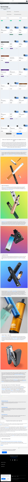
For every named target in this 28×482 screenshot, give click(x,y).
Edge (1, 99)
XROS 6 (11, 44)
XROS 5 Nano (21, 128)
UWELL (2, 29)
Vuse (1, 127)
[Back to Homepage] (14, 1)
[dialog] (6, 477)
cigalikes (7, 188)
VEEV (1, 113)
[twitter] (12, 460)
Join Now (4, 452)
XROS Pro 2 (11, 100)
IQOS (16, 374)
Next (19, 133)
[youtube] (15, 460)
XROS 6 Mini (20, 44)
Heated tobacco (3, 336)
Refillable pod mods (4, 221)
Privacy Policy (2, 477)
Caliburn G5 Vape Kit (3, 30)
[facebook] (10, 460)
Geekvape (11, 29)
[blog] (17, 460)
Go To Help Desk (14, 457)
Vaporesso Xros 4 (11, 189)
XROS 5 (11, 114)
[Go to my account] (25, 1)
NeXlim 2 (20, 30)
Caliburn (20, 374)
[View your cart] (26, 1)
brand (22, 387)
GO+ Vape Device (3, 100)
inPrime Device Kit (3, 114)
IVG (1, 57)
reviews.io (3, 389)
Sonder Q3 (11, 30)
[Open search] (2, 1)
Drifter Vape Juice (12, 57)
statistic (18, 389)
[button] (5, 480)
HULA (13, 435)
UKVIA (12, 390)
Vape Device (2, 44)
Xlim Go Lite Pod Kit (21, 114)
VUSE (22, 374)
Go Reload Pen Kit (12, 128)
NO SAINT (2, 43)
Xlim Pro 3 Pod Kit (21, 100)
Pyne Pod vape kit (7, 427)
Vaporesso (11, 43)
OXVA (19, 29)
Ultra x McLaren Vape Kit (4, 128)
